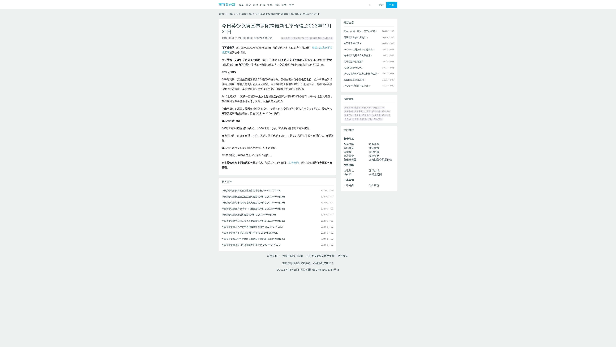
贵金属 (355, 119)
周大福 (347, 119)
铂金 (255, 4)
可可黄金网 (227, 5)
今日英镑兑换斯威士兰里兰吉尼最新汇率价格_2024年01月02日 (253, 196)
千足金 (357, 107)
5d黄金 (363, 119)
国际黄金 (349, 148)
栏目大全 (343, 256)
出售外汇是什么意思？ (355, 79)
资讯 (277, 4)
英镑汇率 (285, 38)
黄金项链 (386, 111)
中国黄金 (366, 107)
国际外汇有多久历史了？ (356, 37)
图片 (291, 4)
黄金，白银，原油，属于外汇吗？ (360, 31)
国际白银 (374, 170)
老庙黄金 (376, 115)
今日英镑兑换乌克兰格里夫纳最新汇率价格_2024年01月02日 (252, 226)
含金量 (357, 115)
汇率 (270, 4)
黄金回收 (374, 151)
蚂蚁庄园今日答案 (292, 256)
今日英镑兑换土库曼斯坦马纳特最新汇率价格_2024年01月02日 (253, 208)
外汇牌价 (374, 185)
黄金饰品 (366, 115)
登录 (381, 4)
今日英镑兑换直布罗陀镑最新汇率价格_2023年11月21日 (287, 14)
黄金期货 (386, 115)
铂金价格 (374, 144)
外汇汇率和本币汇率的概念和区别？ (362, 73)
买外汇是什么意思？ (354, 61)
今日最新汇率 (244, 14)
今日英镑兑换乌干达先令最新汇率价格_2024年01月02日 (250, 232)
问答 (284, 4)
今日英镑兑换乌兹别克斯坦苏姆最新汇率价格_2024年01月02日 (253, 238)
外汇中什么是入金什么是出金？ (359, 49)
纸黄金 (347, 151)
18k (382, 107)
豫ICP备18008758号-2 (325, 269)
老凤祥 (367, 111)
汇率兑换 (349, 185)
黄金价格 (349, 144)
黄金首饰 (348, 107)
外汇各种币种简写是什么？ (357, 85)
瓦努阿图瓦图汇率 (299, 38)
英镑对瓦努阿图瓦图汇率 (321, 38)
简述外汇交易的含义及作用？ (358, 55)
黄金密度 (358, 111)
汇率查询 (293, 162)
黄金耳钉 (348, 115)
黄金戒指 (376, 111)
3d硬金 (375, 107)
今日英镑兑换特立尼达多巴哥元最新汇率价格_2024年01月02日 (253, 220)
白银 (262, 4)
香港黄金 (374, 148)
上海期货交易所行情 (380, 159)
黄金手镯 (348, 111)
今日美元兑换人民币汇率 (320, 256)
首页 (241, 4)
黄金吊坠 (378, 119)
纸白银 (347, 174)
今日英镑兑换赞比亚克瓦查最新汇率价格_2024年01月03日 (251, 190)
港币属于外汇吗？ (353, 43)
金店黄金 (349, 155)
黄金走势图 (350, 159)
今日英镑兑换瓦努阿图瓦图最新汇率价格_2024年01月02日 (251, 244)
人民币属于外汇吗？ (354, 67)
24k (370, 119)
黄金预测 (374, 155)
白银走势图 (375, 174)
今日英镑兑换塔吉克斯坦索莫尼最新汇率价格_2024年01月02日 (253, 202)
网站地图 (305, 269)
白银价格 (349, 170)
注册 (391, 5)
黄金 (248, 4)
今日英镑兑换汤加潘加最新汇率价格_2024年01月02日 (249, 214)
